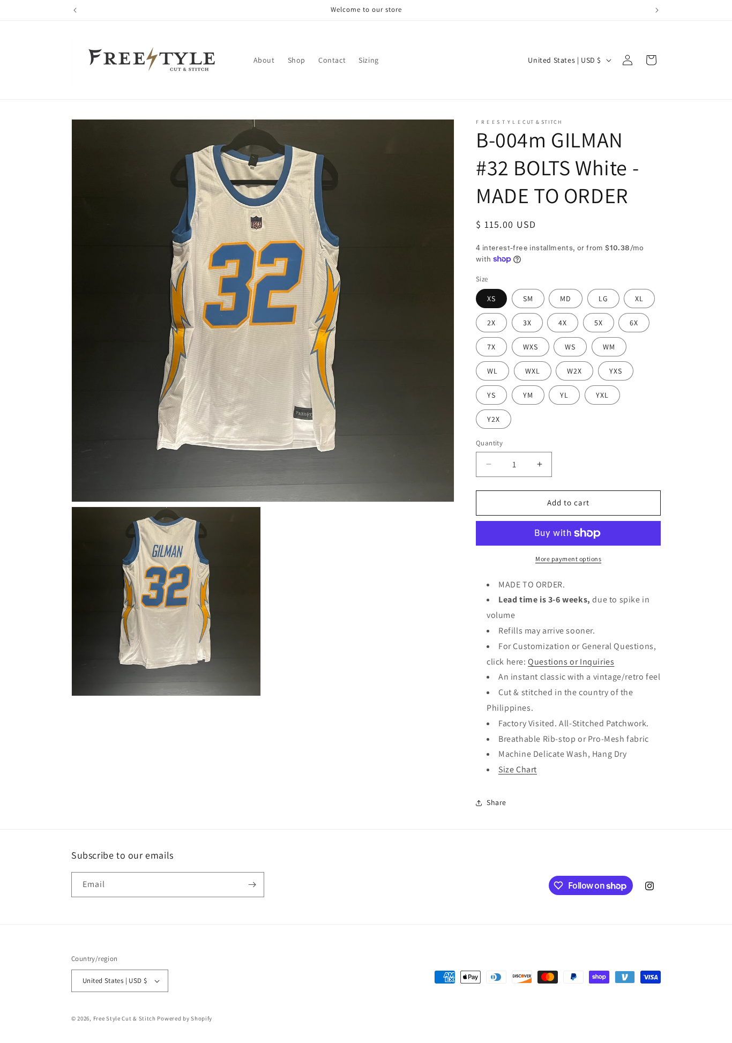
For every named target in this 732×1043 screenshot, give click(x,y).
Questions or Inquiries (571, 661)
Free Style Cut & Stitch (124, 1018)
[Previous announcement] (75, 10)
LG (603, 298)
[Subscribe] (252, 884)
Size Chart (517, 769)
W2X (574, 371)
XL (639, 298)
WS (570, 347)
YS (491, 395)
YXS (615, 371)
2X (491, 322)
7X (491, 347)
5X (598, 322)
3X (527, 322)
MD (565, 298)
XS (491, 298)
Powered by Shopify (184, 1018)
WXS (530, 347)
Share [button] (496, 802)
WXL (532, 371)
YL (564, 395)
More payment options (568, 559)
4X (562, 322)
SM (528, 298)
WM (609, 347)
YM (528, 395)
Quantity (489, 443)
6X (634, 322)
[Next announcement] (657, 10)
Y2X (493, 419)
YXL (602, 395)
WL (492, 371)
